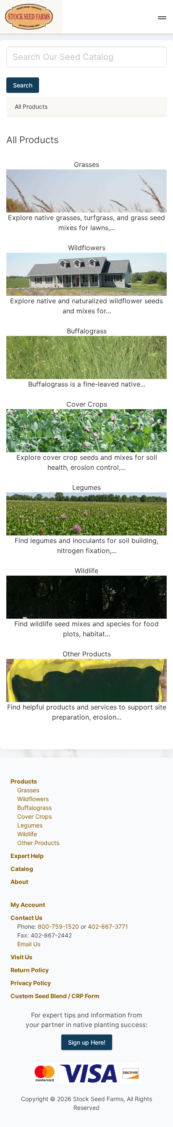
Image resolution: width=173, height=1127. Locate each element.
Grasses (28, 790)
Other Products (38, 842)
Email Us (28, 944)
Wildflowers (33, 798)
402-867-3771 (108, 926)
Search (22, 85)
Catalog (21, 868)
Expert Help (27, 855)
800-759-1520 (58, 926)
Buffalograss (34, 807)
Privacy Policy (30, 982)
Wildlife (27, 834)
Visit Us (21, 957)
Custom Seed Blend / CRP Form (55, 995)
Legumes (29, 825)
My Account (27, 904)
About (19, 881)
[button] (162, 16)
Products (23, 781)
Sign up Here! (86, 1042)
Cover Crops (34, 816)
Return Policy (29, 969)
